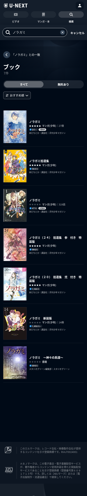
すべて (24, 84)
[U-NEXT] (16, 5)
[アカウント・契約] (80, 6)
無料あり (63, 84)
